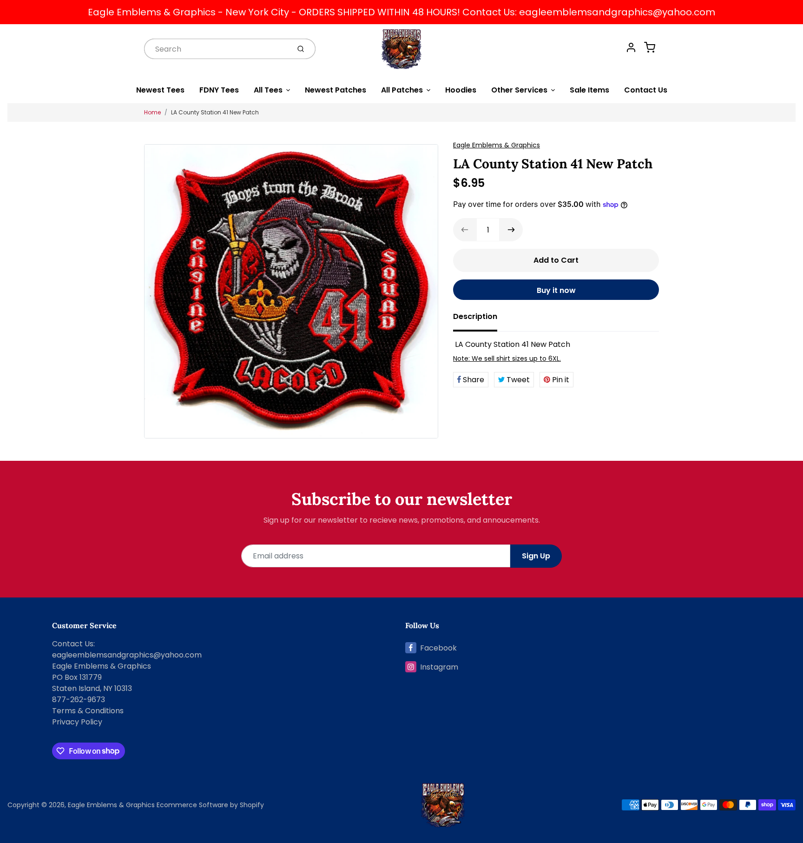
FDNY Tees (219, 90)
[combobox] (216, 49)
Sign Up (536, 556)
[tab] (480, 319)
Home (152, 112)
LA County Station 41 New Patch (215, 112)
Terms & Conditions (88, 710)
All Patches (402, 90)
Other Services (519, 90)
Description (475, 316)
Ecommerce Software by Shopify (210, 805)
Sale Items (589, 90)
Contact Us (645, 90)
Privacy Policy (77, 722)
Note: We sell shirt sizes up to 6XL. (507, 358)
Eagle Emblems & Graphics (496, 145)
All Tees (268, 90)
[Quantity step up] (511, 229)
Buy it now (556, 290)
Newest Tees (160, 90)
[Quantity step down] (464, 229)
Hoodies (460, 90)
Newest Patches (335, 90)
